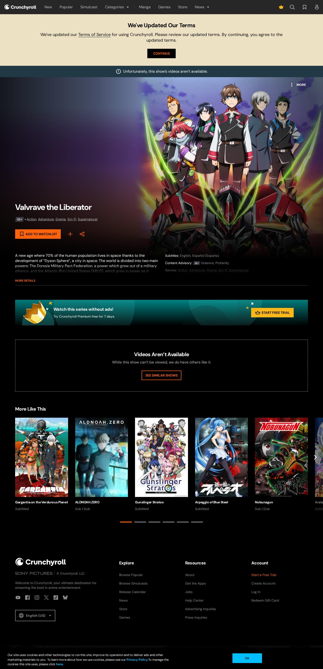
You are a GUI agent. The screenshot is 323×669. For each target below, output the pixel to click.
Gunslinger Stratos (149, 502)
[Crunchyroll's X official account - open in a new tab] (46, 597)
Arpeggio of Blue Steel (211, 502)
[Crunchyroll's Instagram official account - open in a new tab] (37, 597)
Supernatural (87, 219)
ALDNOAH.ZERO (87, 502)
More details (25, 281)
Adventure (46, 219)
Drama (61, 219)
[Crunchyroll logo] (20, 7)
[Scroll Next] (315, 471)
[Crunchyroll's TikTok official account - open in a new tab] (56, 597)
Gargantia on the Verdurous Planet (41, 502)
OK (247, 658)
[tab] (126, 522)
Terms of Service (94, 34)
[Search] (292, 7)
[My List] (70, 234)
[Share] (82, 234)
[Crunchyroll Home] (40, 562)
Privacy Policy (137, 660)
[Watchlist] (304, 7)
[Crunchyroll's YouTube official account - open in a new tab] (18, 597)
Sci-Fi (71, 219)
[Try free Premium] (281, 7)
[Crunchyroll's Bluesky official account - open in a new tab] (65, 597)
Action (31, 219)
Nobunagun (264, 502)
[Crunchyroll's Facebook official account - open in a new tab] (27, 597)
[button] (117, 7)
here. (59, 664)
